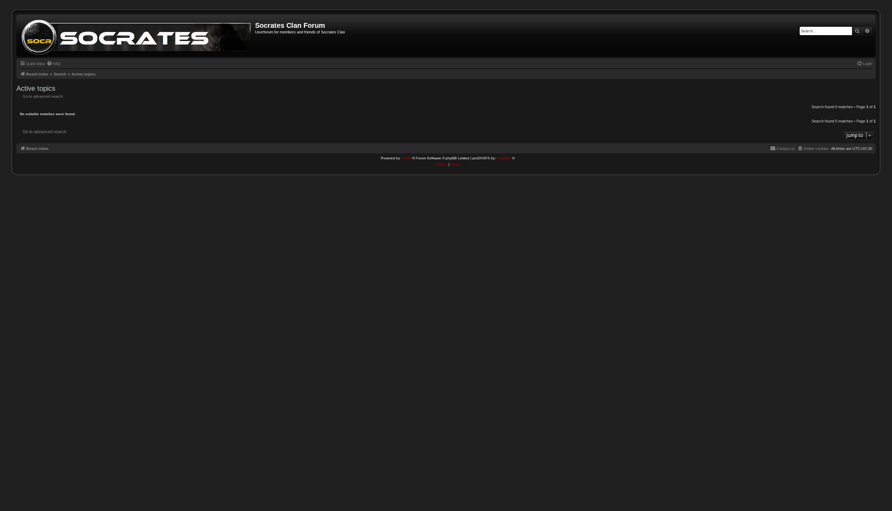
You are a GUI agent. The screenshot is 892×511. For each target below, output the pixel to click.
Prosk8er (504, 158)
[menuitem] (54, 63)
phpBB (406, 158)
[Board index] (136, 35)
